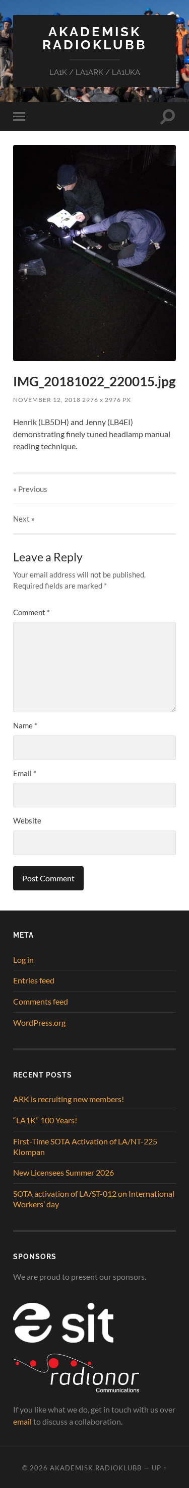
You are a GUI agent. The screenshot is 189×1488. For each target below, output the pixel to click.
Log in (23, 959)
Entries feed (33, 980)
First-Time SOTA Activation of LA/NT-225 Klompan (85, 1146)
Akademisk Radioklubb (94, 38)
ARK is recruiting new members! (68, 1099)
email (22, 1421)
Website (27, 820)
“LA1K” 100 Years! (45, 1120)
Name (25, 725)
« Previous (30, 488)
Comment (31, 612)
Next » (24, 518)
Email (24, 773)
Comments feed (40, 1001)
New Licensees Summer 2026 (63, 1172)
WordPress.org (39, 1022)
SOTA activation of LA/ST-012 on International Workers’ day (93, 1199)
